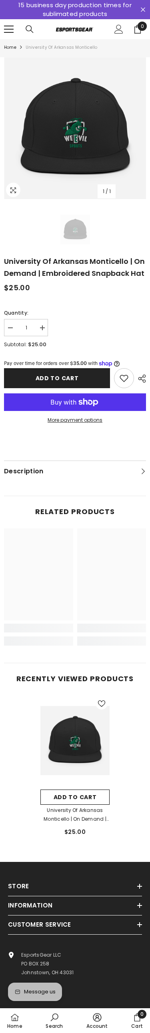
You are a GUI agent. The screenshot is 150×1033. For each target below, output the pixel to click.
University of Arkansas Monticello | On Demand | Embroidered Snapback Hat (75, 815)
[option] (75, 128)
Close (143, 10)
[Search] (29, 29)
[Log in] (118, 29)
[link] (38, 628)
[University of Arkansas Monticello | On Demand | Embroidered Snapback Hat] (75, 741)
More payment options (75, 420)
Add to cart (57, 378)
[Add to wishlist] (124, 378)
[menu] (9, 29)
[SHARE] (140, 378)
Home (10, 47)
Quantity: (16, 312)
